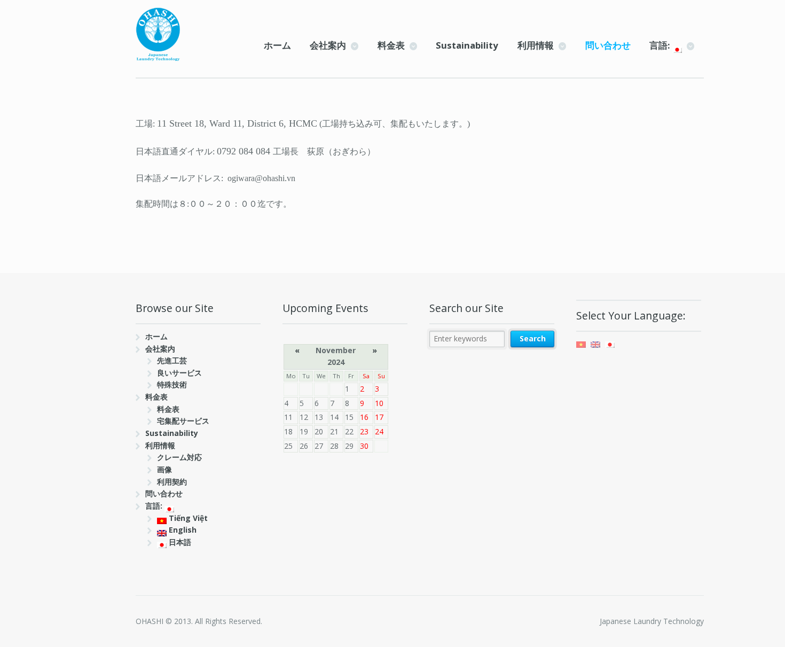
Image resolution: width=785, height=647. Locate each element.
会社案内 (328, 45)
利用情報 (535, 45)
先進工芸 (172, 360)
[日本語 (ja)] (610, 344)
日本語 (179, 542)
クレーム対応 (179, 457)
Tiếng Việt (187, 518)
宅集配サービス (183, 421)
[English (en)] (595, 344)
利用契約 (172, 482)
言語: (660, 45)
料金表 (391, 45)
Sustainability (467, 45)
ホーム (277, 45)
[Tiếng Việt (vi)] (581, 344)
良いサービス (179, 373)
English (182, 530)
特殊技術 (172, 384)
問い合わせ (608, 45)
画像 (164, 469)
